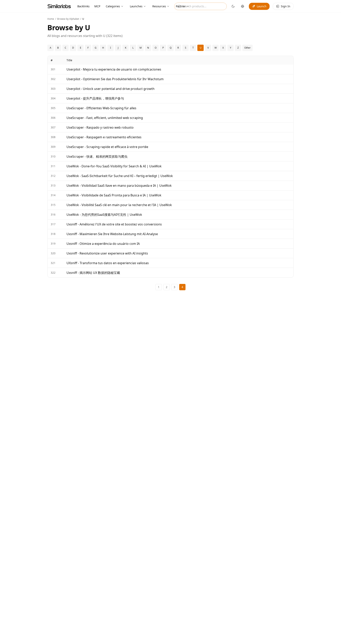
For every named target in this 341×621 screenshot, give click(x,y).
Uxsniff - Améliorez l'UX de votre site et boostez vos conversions (114, 224)
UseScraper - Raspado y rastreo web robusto (100, 127)
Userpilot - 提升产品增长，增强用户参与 (95, 98)
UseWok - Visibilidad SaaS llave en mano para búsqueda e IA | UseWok (119, 185)
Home (50, 19)
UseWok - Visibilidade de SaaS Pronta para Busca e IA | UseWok (114, 195)
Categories (113, 6)
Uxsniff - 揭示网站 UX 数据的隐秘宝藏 (93, 272)
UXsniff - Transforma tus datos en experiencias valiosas (108, 263)
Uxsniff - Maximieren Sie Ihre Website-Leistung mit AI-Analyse (112, 234)
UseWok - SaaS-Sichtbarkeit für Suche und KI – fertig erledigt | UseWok (120, 176)
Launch (261, 6)
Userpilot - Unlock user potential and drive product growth (111, 89)
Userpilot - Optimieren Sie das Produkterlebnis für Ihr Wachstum (115, 79)
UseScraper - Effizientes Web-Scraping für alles (101, 108)
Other (247, 47)
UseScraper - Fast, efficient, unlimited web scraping (105, 118)
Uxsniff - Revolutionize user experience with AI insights (107, 253)
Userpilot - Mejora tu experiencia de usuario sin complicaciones (114, 69)
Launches (136, 6)
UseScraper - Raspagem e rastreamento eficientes (104, 137)
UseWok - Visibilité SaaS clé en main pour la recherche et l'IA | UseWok (119, 205)
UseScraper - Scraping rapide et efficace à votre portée (107, 147)
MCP (97, 6)
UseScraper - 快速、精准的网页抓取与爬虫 (97, 156)
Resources (159, 6)
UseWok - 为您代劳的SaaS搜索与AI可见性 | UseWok (104, 214)
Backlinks (83, 6)
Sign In (285, 6)
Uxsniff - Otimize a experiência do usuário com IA (103, 243)
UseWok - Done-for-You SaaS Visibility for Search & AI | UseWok (114, 166)
